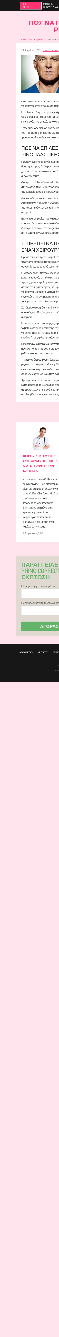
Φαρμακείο (26, 652)
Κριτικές (43, 652)
